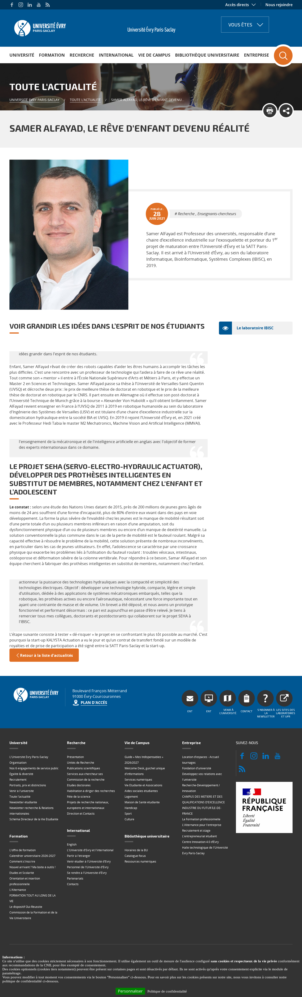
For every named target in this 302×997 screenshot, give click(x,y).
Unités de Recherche (80, 763)
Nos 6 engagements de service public (34, 768)
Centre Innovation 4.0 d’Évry (200, 842)
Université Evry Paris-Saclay (34, 99)
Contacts (73, 884)
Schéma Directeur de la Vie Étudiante (33, 819)
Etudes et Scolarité (21, 873)
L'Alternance (17, 890)
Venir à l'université (21, 791)
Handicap (131, 808)
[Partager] (286, 110)
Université (21, 55)
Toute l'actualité (85, 99)
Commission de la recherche (86, 780)
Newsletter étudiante (23, 802)
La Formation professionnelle (201, 819)
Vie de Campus (154, 55)
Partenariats (75, 878)
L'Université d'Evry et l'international (90, 850)
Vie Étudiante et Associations (143, 785)
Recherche (82, 55)
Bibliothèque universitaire (207, 55)
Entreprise (256, 55)
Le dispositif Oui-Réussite (25, 907)
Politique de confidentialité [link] (167, 991)
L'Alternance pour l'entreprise (201, 825)
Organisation (17, 763)
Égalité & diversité (21, 774)
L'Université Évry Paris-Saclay (28, 757)
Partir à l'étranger (78, 856)
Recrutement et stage (196, 831)
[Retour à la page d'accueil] (39, 26)
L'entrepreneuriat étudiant (199, 836)
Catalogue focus (135, 856)
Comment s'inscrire (22, 861)
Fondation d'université (196, 768)
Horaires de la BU (136, 850)
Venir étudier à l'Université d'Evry (89, 861)
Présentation (75, 757)
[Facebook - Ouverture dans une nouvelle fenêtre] (11, 4)
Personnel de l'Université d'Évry (88, 867)
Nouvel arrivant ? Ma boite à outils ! (32, 867)
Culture (129, 819)
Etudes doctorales (79, 785)
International (116, 55)
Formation (52, 55)
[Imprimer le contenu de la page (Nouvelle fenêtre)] (269, 110)
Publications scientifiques (83, 768)
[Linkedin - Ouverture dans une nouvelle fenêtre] (29, 4)
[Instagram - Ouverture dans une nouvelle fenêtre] (20, 4)
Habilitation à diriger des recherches (91, 791)
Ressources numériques (140, 861)
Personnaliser (130, 991)
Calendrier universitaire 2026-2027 (32, 856)
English (71, 844)
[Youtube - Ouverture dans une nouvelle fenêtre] (38, 4)
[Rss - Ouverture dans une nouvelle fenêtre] (47, 4)
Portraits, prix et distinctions (27, 785)
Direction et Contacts (81, 814)
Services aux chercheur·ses (85, 774)
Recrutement (17, 780)
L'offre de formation (22, 850)
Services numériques (138, 780)
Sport (128, 814)
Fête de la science (78, 797)
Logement (131, 797)
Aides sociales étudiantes (141, 791)
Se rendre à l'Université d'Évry (87, 873)
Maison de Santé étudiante (142, 802)
